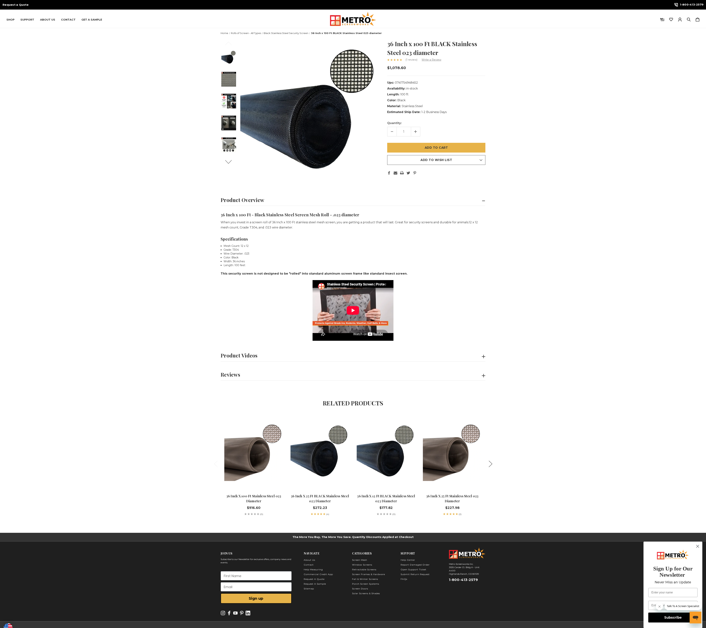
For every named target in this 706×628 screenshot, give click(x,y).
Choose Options (254, 478)
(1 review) (411, 59)
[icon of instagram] (223, 613)
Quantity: (394, 123)
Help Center (408, 560)
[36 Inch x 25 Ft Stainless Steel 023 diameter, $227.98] (452, 451)
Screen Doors (360, 588)
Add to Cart (320, 478)
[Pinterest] (415, 173)
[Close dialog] (697, 546)
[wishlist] (671, 18)
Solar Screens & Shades (366, 593)
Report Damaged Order (415, 564)
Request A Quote (314, 579)
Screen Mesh (359, 560)
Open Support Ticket (413, 569)
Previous (230, 45)
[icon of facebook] (229, 613)
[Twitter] (408, 173)
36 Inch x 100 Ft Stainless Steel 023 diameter (253, 498)
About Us (47, 19)
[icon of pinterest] (241, 613)
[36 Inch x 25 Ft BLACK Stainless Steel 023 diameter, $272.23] (319, 451)
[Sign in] (679, 18)
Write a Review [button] (431, 59)
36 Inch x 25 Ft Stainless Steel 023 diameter (452, 498)
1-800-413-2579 (692, 4)
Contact (68, 19)
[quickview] (275, 430)
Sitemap (309, 588)
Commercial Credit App (318, 574)
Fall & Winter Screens (365, 579)
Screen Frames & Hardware (368, 574)
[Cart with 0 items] (697, 18)
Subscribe (673, 618)
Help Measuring (313, 569)
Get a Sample (91, 19)
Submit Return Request (415, 574)
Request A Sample (315, 583)
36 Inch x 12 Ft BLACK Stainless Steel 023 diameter (386, 498)
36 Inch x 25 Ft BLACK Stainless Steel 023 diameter (320, 498)
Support (27, 19)
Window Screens (362, 564)
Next (230, 163)
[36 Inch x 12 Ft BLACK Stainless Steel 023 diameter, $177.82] (386, 451)
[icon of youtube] (235, 613)
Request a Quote (15, 4)
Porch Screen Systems (365, 583)
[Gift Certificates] (662, 18)
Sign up (256, 598)
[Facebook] (389, 173)
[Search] (688, 18)
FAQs (404, 579)
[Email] (395, 173)
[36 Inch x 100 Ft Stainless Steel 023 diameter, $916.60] (253, 451)
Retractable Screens (364, 569)
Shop (10, 19)
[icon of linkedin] (248, 613)
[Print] (402, 173)
